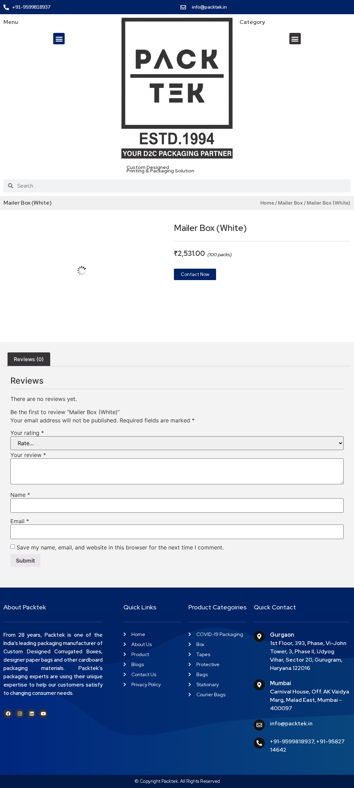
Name (20, 495)
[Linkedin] (31, 713)
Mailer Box (290, 203)
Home (267, 203)
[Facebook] (7, 713)
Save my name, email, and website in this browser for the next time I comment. (120, 547)
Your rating (27, 433)
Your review (28, 455)
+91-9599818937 (292, 741)
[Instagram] (19, 713)
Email (19, 521)
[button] (59, 38)
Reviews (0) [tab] (29, 359)
